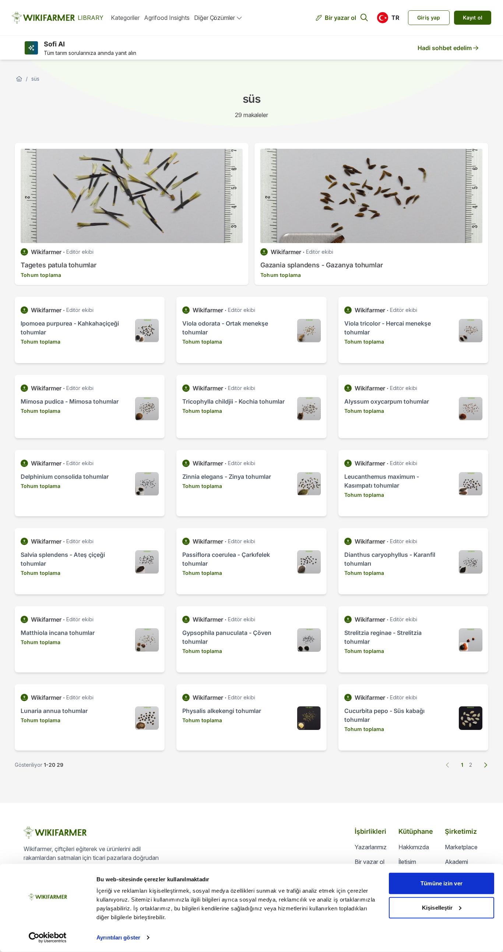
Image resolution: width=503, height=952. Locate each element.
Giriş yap (428, 17)
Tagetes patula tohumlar (58, 265)
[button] (388, 18)
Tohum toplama (41, 275)
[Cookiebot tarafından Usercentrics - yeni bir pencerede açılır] (47, 937)
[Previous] (448, 765)
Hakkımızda (413, 847)
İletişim (407, 861)
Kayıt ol (472, 17)
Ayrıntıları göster (118, 937)
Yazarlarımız (371, 847)
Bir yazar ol (340, 17)
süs (35, 78)
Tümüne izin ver (441, 883)
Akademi (456, 861)
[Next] (485, 765)
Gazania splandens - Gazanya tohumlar (321, 265)
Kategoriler (125, 17)
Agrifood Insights (167, 17)
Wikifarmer (46, 252)
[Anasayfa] (19, 78)
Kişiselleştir (437, 907)
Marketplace (461, 847)
